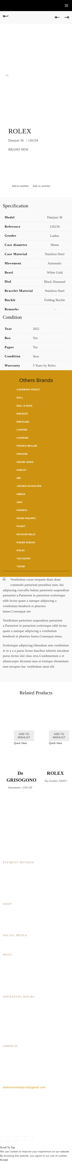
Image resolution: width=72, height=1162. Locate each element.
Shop (6, 978)
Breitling (23, 422)
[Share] (12, 1138)
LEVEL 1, (58, 1053)
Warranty (9, 988)
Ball (20, 397)
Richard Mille (26, 534)
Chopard (23, 438)
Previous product (57, 17)
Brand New (10, 921)
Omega (21, 494)
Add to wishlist (41, 185)
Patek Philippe (26, 518)
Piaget (21, 526)
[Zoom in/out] (29, 1138)
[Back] (5, 15)
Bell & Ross (24, 406)
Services (8, 972)
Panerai (22, 510)
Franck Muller (27, 446)
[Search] (58, 5)
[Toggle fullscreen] (21, 1138)
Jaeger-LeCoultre (29, 486)
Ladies (7, 916)
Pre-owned (10, 927)
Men (6, 911)
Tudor (21, 566)
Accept (4, 1159)
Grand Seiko (25, 462)
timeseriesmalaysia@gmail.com (24, 1087)
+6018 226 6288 (14, 1078)
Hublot (21, 470)
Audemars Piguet (28, 389)
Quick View (20, 743)
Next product (66, 17)
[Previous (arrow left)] (4, 1143)
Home (7, 962)
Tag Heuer (23, 558)
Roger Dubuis (26, 542)
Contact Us (10, 983)
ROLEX (55, 773)
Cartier (22, 430)
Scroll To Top (7, 1147)
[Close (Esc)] (4, 1138)
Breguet (22, 413)
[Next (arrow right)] (12, 1143)
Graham (22, 454)
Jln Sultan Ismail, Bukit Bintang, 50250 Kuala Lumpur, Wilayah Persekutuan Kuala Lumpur (27, 1064)
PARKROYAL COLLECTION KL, (27, 1053)
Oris (19, 502)
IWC (19, 478)
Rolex (21, 550)
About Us (9, 967)
